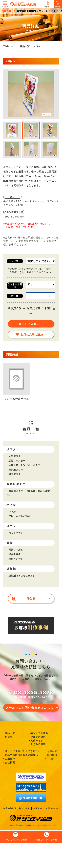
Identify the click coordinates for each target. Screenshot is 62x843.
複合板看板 (15, 554)
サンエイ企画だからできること (23, 751)
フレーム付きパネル (19, 516)
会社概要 (10, 762)
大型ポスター (16, 456)
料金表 (31, 598)
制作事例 (52, 755)
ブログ (51, 758)
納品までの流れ (39, 733)
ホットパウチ (16, 532)
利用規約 (37, 808)
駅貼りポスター (17, 460)
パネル (12, 511)
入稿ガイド (36, 740)
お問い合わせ (52, 808)
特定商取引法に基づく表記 (16, 808)
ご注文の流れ (38, 736)
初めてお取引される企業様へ (21, 755)
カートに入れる (29, 323)
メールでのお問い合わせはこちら (30, 707)
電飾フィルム (16, 549)
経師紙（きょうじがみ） (22, 575)
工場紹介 (10, 758)
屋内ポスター (16, 469)
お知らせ (52, 751)
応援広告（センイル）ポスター (26, 465)
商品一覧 (10, 733)
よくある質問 (38, 744)
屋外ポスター (16, 474)
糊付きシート (16, 558)
